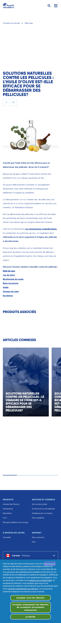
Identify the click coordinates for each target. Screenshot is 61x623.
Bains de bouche (10, 283)
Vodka (6, 287)
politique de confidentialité (40, 580)
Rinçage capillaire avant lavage (15, 522)
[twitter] (13, 102)
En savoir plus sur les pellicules (43, 509)
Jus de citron (9, 275)
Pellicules (29, 23)
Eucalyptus (8, 295)
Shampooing (8, 509)
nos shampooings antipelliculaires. (41, 229)
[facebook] (6, 102)
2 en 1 (5, 518)
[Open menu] (55, 5)
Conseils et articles (11, 23)
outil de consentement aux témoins (23, 588)
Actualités (7, 537)
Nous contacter (38, 537)
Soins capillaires (38, 518)
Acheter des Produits (11, 504)
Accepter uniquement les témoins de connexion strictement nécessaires (30, 607)
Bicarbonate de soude (13, 279)
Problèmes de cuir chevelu (42, 513)
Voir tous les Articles (39, 504)
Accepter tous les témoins (30, 597)
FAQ (33, 542)
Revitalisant (7, 513)
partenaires (50, 563)
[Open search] (49, 5)
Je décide (30, 616)
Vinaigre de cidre (11, 291)
